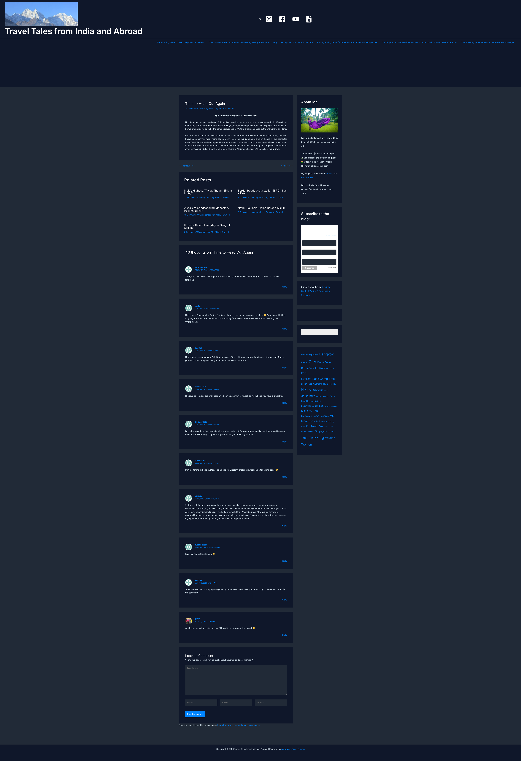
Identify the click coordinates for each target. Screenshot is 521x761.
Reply (284, 286)
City (312, 361)
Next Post (287, 166)
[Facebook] (282, 19)
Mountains (308, 421)
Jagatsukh (318, 390)
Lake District (315, 401)
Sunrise (311, 432)
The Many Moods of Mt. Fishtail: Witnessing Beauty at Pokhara (239, 42)
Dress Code (324, 362)
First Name (307, 248)
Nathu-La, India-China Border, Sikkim (261, 208)
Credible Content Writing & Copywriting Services (315, 291)
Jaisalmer (308, 396)
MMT (333, 415)
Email (305, 238)
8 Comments (243, 197)
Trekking (316, 437)
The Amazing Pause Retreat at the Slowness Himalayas (487, 42)
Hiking (306, 389)
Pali (318, 421)
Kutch (332, 396)
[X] (309, 19)
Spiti (331, 427)
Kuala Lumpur (322, 396)
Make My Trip (309, 410)
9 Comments (243, 212)
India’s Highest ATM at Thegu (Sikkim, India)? (208, 192)
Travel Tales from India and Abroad (74, 31)
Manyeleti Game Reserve (315, 415)
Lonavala (334, 406)
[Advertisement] (335, 67)
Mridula (198, 496)
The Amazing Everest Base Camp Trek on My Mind (181, 42)
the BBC (329, 173)
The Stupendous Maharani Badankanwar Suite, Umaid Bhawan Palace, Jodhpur (419, 42)
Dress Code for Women (314, 368)
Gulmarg (317, 383)
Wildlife (330, 438)
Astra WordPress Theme (293, 749)
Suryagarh (321, 431)
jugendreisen (201, 545)
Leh (321, 405)
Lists (327, 406)
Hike (334, 384)
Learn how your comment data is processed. (238, 725)
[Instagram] (269, 19)
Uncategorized (207, 108)
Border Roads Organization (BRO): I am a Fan (262, 192)
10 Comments (191, 108)
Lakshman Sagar (309, 406)
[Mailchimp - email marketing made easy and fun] (332, 267)
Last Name (307, 257)
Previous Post (187, 166)
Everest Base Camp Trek (318, 378)
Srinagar (304, 432)
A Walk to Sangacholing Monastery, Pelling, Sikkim (207, 209)
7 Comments (189, 197)
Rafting (331, 421)
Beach (304, 362)
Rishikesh (311, 426)
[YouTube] (295, 19)
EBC (303, 373)
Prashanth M (201, 461)
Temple (331, 431)
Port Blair (324, 421)
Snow (326, 427)
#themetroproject (309, 355)
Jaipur (326, 390)
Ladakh (305, 401)
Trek (304, 438)
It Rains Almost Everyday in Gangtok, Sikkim (207, 226)
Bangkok (326, 354)
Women (306, 444)
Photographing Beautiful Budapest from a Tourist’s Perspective (347, 42)
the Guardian (307, 177)
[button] (260, 19)
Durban (331, 368)
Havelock (327, 384)
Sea (321, 426)
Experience (306, 384)
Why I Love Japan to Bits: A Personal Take (293, 42)
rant (303, 426)
